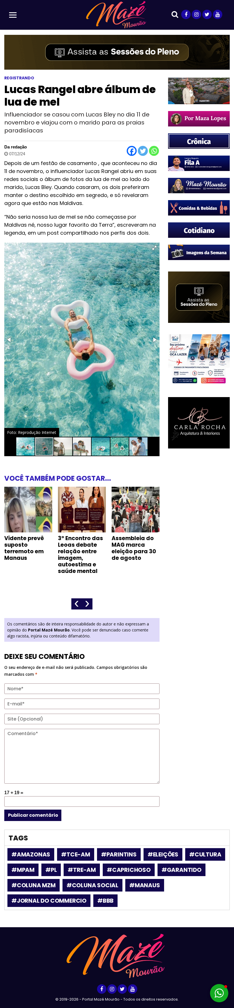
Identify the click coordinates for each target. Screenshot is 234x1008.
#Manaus (144, 885)
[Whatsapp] (154, 151)
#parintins (119, 854)
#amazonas (30, 854)
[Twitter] (143, 151)
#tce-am (75, 854)
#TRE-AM (82, 870)
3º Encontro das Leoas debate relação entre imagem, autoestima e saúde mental (80, 554)
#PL (51, 870)
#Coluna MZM (33, 885)
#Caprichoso (129, 870)
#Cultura (205, 854)
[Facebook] (132, 151)
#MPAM (23, 870)
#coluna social (92, 885)
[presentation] (76, 603)
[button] (154, 247)
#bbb (105, 901)
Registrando (19, 78)
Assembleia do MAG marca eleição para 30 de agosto (134, 548)
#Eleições (163, 854)
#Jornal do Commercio (48, 901)
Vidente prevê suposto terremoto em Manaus (24, 548)
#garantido (181, 870)
